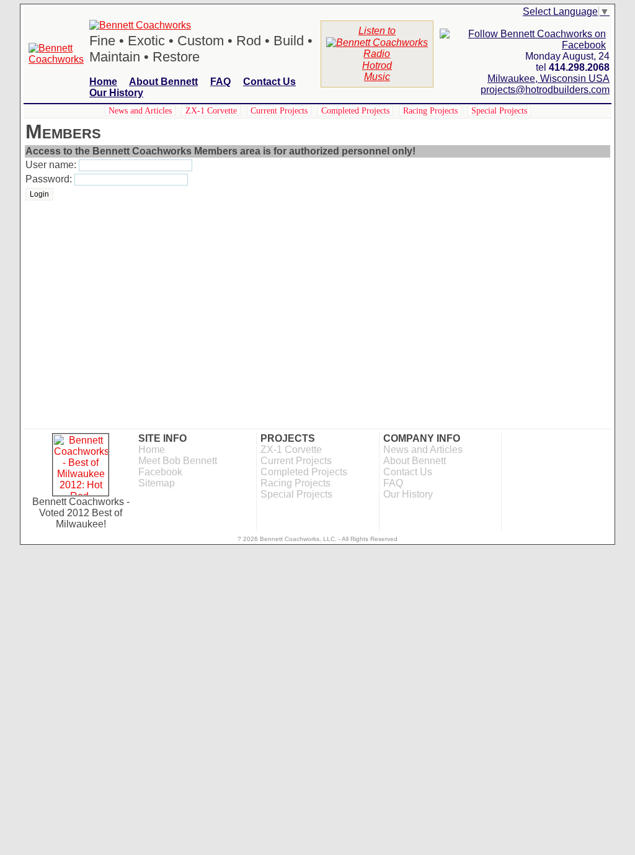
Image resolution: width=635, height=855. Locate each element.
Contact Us (269, 81)
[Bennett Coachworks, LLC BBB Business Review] (508, 436)
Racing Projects (430, 110)
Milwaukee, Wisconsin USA (548, 78)
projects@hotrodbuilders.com (545, 89)
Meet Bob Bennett (177, 460)
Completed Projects (355, 110)
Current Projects (279, 110)
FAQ (220, 81)
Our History (116, 92)
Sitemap (156, 483)
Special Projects (499, 110)
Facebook (160, 472)
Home (103, 81)
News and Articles (140, 110)
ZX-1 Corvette (211, 110)
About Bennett (163, 81)
